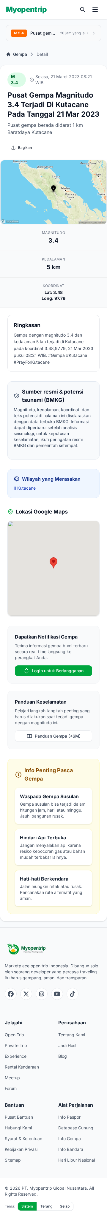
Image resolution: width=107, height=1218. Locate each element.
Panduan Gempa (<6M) (58, 735)
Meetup (12, 1077)
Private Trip (16, 1045)
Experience (15, 1056)
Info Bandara (70, 1149)
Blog (62, 1056)
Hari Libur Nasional (76, 1160)
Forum (11, 1088)
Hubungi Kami (18, 1127)
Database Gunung (75, 1127)
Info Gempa (69, 1138)
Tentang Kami (71, 1034)
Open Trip (14, 1034)
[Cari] (82, 9)
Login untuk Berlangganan (58, 670)
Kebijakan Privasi (21, 1149)
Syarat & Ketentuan (23, 1138)
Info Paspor (69, 1117)
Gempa (20, 54)
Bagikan (25, 147)
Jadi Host (67, 1045)
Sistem (27, 1206)
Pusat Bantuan (19, 1117)
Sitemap (13, 1160)
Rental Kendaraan (22, 1066)
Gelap (65, 1206)
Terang (46, 1206)
